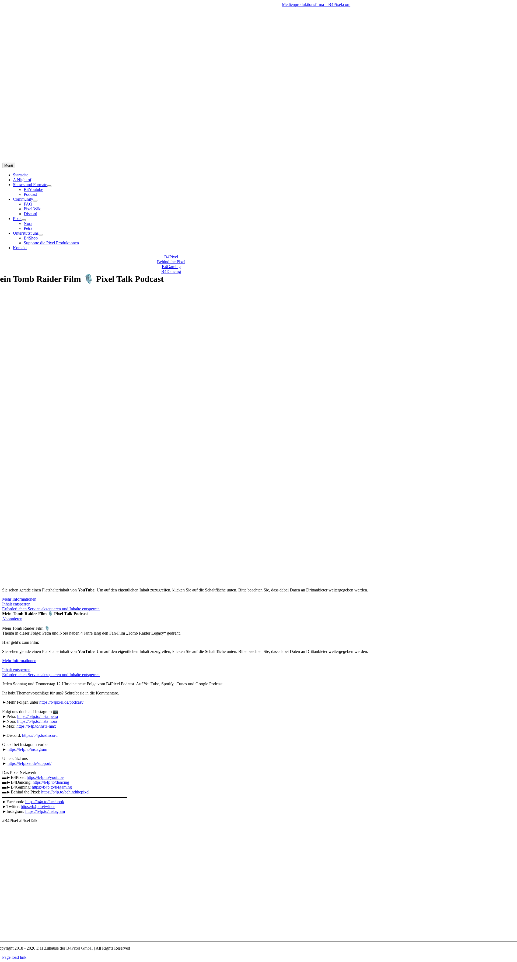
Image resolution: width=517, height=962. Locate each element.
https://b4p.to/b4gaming (52, 787)
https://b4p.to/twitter (38, 806)
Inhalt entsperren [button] (16, 604)
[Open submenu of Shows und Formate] (49, 186)
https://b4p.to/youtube (45, 777)
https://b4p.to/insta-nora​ (37, 721)
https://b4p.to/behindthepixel (65, 792)
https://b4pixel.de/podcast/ (61, 702)
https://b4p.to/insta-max (36, 726)
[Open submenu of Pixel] (24, 220)
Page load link (14, 957)
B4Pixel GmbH (79, 948)
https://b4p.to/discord (40, 735)
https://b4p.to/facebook (44, 801)
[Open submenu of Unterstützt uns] (41, 234)
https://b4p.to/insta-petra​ (37, 716)
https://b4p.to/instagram (27, 749)
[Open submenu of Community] (35, 200)
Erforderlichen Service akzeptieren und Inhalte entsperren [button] (51, 609)
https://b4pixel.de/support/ (29, 763)
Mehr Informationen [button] (19, 599)
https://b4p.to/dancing (51, 782)
